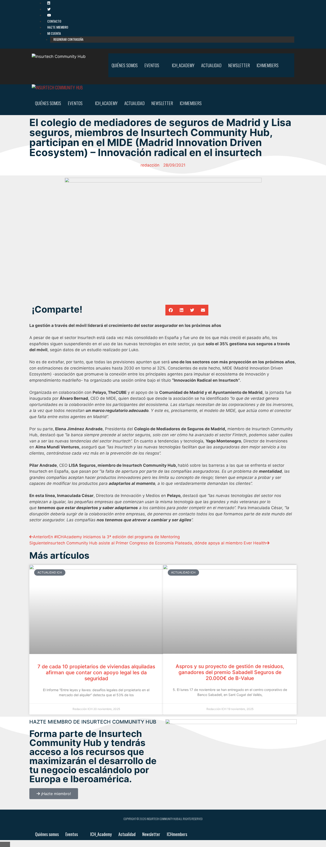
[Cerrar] (5, 844)
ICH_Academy (183, 65)
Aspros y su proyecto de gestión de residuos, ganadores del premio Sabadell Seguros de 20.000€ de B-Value (230, 672)
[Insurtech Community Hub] (57, 87)
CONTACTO (54, 21)
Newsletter (239, 65)
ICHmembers (268, 65)
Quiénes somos (125, 65)
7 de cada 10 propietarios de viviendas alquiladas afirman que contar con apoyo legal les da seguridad (96, 672)
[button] (170, 310)
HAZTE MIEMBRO (57, 27)
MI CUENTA (54, 33)
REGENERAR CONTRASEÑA (68, 39)
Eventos (151, 65)
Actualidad (211, 65)
